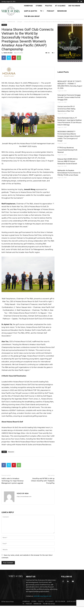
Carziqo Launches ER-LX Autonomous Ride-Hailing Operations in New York (66, 109)
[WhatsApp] (19, 58)
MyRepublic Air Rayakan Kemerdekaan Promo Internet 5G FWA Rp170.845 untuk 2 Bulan (69, 173)
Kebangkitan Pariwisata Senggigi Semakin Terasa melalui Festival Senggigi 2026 (69, 97)
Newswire (11, 452)
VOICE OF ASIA (8, 53)
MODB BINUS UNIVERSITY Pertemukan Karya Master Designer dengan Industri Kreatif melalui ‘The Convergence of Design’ (69, 136)
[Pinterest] (14, 58)
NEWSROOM (11, 22)
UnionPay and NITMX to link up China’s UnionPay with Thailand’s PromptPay (42, 481)
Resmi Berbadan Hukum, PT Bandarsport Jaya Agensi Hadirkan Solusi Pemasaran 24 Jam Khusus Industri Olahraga (70, 121)
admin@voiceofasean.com (42, 596)
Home (3, 22)
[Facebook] (78, 1)
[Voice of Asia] (10, 11)
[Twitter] (9, 58)
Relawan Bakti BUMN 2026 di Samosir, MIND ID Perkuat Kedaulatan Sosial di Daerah (67, 161)
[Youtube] (73, 581)
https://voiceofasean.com (24, 496)
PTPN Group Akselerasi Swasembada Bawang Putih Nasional (67, 150)
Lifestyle (19, 22)
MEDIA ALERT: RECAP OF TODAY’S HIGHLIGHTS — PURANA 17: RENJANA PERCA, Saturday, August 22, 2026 (70, 84)
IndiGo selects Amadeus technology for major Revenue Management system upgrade (13, 481)
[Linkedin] (81, 1)
